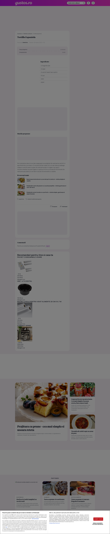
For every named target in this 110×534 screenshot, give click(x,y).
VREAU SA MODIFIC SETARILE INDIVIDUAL (97, 523)
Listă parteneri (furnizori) (54, 523)
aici (6, 527)
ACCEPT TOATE (98, 519)
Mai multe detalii (35, 518)
